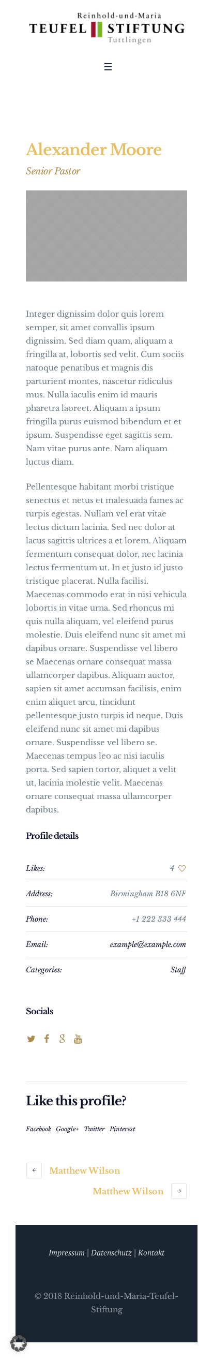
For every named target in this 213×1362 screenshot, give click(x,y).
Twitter (94, 1129)
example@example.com (148, 944)
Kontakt (151, 1252)
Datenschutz (111, 1252)
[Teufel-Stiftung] (106, 28)
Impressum (67, 1252)
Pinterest (122, 1129)
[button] (18, 1343)
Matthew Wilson (84, 1170)
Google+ (67, 1129)
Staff (178, 969)
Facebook (38, 1129)
